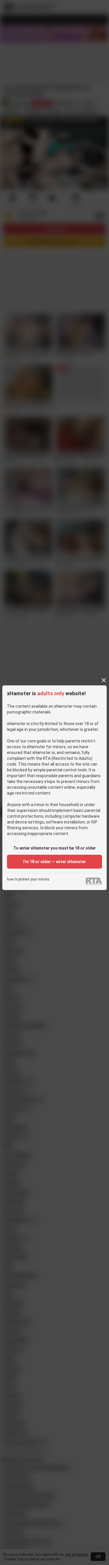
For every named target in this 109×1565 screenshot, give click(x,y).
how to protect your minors (28, 879)
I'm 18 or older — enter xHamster (54, 861)
